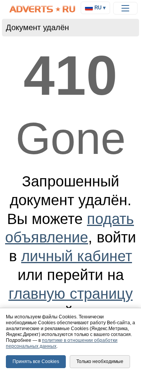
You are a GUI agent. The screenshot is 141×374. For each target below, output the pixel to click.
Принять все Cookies (36, 361)
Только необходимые (99, 361)
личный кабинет (76, 256)
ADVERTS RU (43, 9)
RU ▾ (99, 8)
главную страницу (71, 293)
